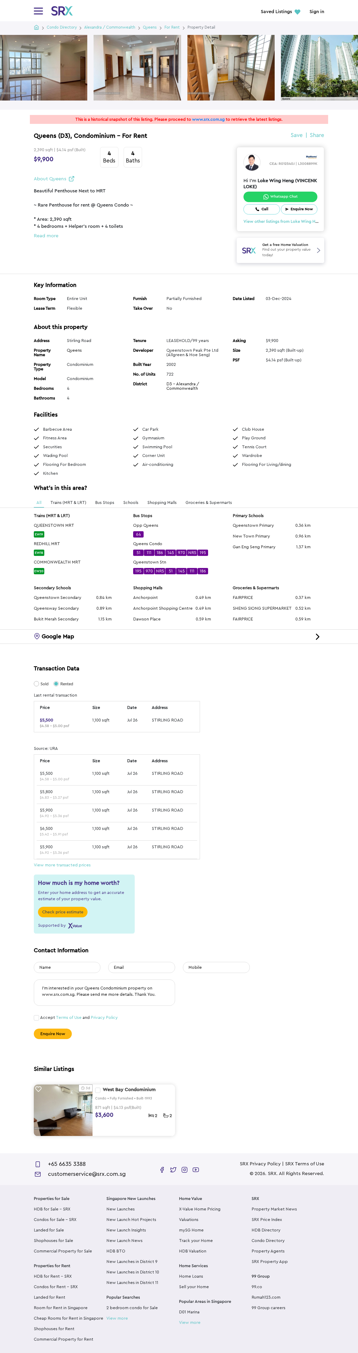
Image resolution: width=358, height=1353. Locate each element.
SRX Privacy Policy (260, 1163)
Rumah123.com (266, 1297)
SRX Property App (270, 1262)
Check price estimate (62, 912)
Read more (46, 235)
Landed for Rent (49, 1297)
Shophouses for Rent (54, 1329)
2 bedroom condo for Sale (132, 1308)
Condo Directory (268, 1241)
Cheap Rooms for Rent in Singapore (68, 1318)
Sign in (317, 11)
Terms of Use (69, 1017)
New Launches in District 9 (132, 1262)
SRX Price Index (267, 1220)
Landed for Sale (49, 1230)
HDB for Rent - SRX (53, 1276)
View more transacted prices (62, 865)
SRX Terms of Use (304, 1163)
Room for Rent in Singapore (61, 1308)
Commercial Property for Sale (63, 1251)
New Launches (120, 1209)
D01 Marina (189, 1312)
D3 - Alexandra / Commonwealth (182, 386)
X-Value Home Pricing (199, 1209)
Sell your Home (194, 1287)
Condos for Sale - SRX (55, 1220)
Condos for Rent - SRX (56, 1287)
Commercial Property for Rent (63, 1339)
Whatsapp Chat (284, 196)
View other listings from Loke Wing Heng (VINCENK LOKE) (299, 221)
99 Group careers (268, 1308)
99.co (257, 1287)
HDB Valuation (192, 1251)
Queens (74, 350)
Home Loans (191, 1276)
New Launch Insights (126, 1230)
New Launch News (124, 1241)
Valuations (188, 1220)
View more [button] (117, 1318)
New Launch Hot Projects (131, 1220)
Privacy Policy (104, 1017)
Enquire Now (52, 1034)
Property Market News (274, 1209)
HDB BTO (115, 1251)
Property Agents (268, 1251)
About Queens (50, 178)
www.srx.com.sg (208, 119)
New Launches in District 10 (132, 1272)
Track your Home (196, 1241)
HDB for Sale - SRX (52, 1209)
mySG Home (191, 1230)
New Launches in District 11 (132, 1283)
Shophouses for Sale (53, 1241)
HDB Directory (266, 1230)
